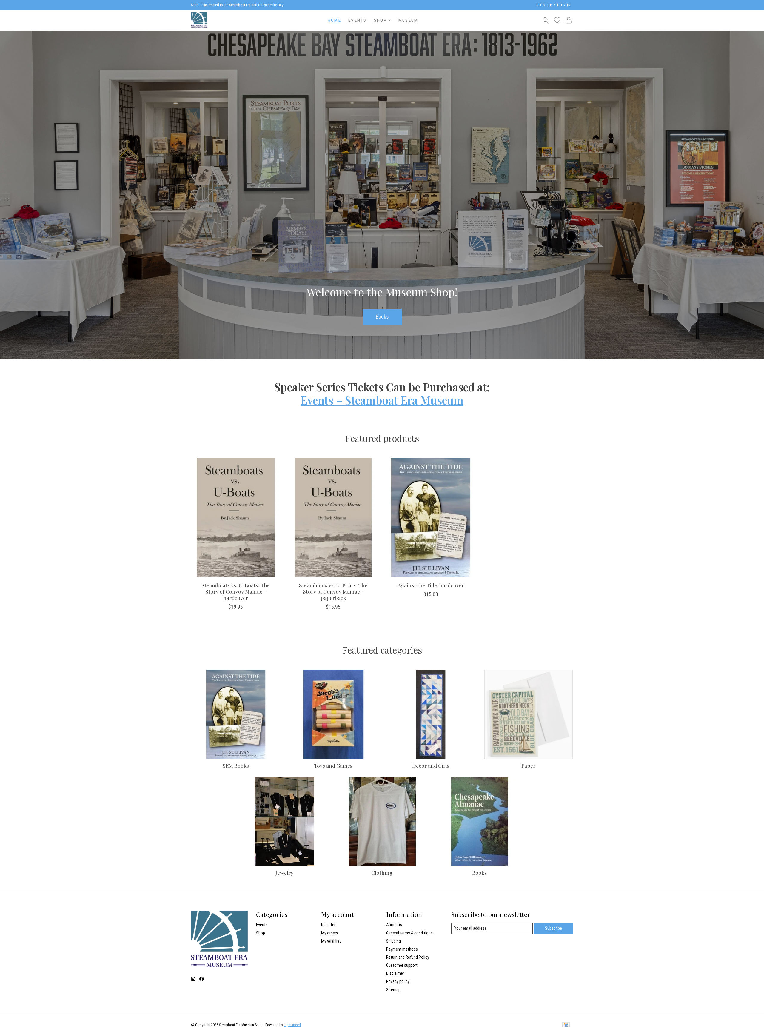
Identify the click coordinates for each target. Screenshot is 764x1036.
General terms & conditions (409, 933)
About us (394, 924)
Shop (260, 933)
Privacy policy (397, 981)
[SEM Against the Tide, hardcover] (430, 517)
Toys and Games (333, 765)
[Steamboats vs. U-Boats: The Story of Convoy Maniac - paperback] (333, 517)
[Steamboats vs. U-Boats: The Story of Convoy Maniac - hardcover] (235, 517)
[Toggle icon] (545, 20)
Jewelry (284, 872)
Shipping (393, 941)
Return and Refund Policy (407, 957)
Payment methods (402, 949)
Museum (408, 20)
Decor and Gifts (430, 765)
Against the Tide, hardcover (431, 585)
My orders (329, 933)
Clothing (382, 872)
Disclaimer (395, 973)
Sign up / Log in (553, 5)
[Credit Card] (566, 1025)
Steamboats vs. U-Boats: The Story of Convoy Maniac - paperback (333, 591)
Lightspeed (292, 1025)
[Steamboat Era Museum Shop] (199, 20)
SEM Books (236, 765)
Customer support (402, 965)
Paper (528, 765)
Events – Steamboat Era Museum (382, 400)
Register (328, 924)
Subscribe (553, 928)
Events (357, 20)
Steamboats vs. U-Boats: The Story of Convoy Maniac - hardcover (235, 591)
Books (382, 316)
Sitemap (393, 989)
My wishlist (331, 941)
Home (334, 20)
